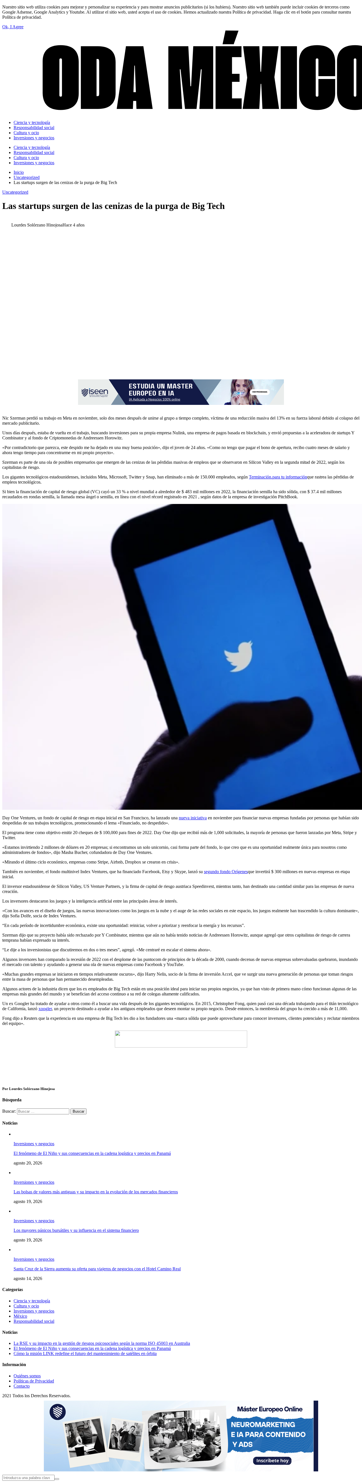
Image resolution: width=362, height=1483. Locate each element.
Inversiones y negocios (34, 1143)
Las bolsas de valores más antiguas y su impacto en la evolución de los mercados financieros (96, 1191)
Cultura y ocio (26, 1305)
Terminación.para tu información (278, 477)
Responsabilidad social (34, 1321)
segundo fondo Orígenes (226, 871)
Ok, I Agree (12, 26)
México (20, 1316)
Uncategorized (15, 192)
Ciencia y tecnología (32, 1300)
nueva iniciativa (193, 817)
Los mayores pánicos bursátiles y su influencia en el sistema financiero (76, 1230)
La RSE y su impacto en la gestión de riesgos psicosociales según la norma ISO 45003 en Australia (102, 1343)
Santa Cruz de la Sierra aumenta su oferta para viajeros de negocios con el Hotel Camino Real (97, 1268)
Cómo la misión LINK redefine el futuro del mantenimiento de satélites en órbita (85, 1353)
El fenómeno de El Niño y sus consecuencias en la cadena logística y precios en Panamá (92, 1153)
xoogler (45, 1008)
